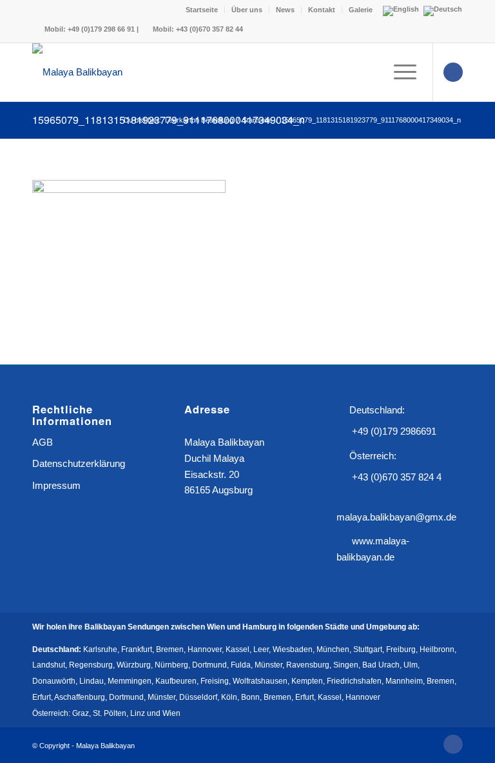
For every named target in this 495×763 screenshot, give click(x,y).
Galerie (361, 10)
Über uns (246, 10)
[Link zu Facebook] (453, 72)
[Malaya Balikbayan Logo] (77, 72)
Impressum (56, 485)
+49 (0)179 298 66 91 (101, 29)
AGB (42, 442)
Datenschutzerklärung (78, 463)
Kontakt (321, 10)
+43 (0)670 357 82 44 (209, 29)
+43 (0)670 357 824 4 (397, 476)
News (285, 10)
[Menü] (398, 72)
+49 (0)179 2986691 (394, 431)
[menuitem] (202, 9)
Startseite (202, 10)
